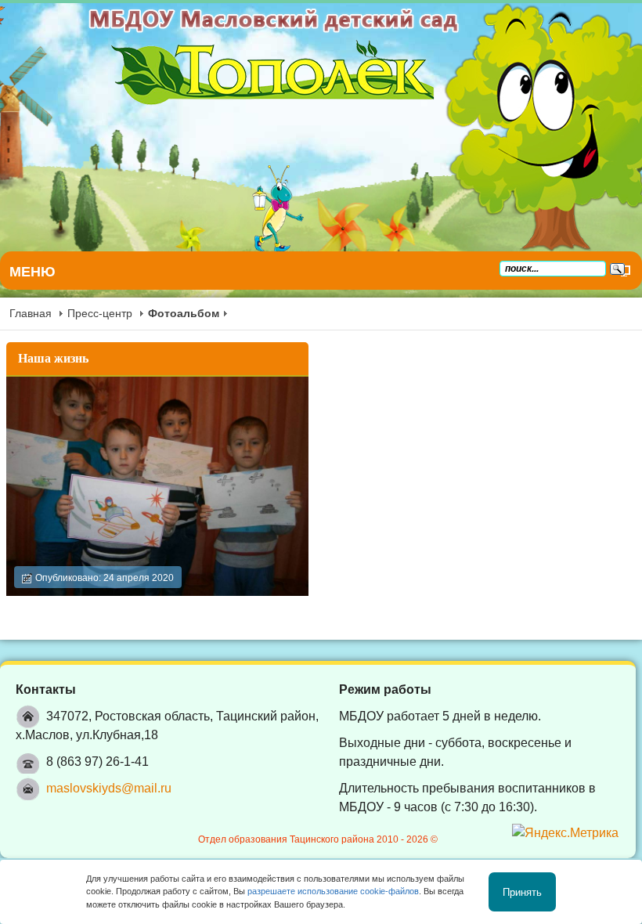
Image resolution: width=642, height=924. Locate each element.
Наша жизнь (53, 358)
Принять (522, 891)
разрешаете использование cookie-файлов (333, 891)
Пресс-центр (99, 313)
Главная (30, 313)
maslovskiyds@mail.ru (108, 788)
